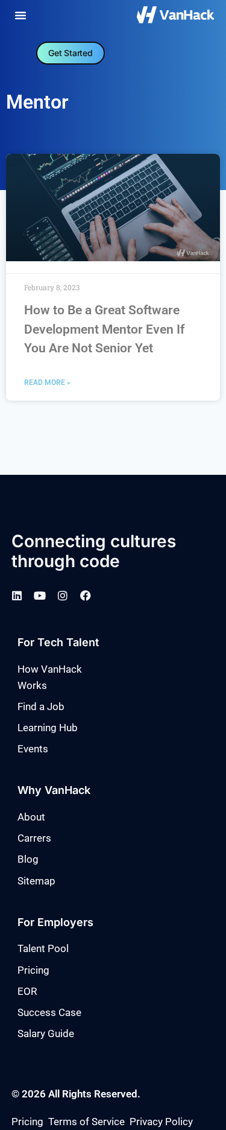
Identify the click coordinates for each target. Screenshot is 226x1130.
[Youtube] (39, 595)
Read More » (47, 382)
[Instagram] (62, 595)
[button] (20, 15)
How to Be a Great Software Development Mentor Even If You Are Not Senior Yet (104, 329)
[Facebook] (85, 595)
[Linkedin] (16, 595)
